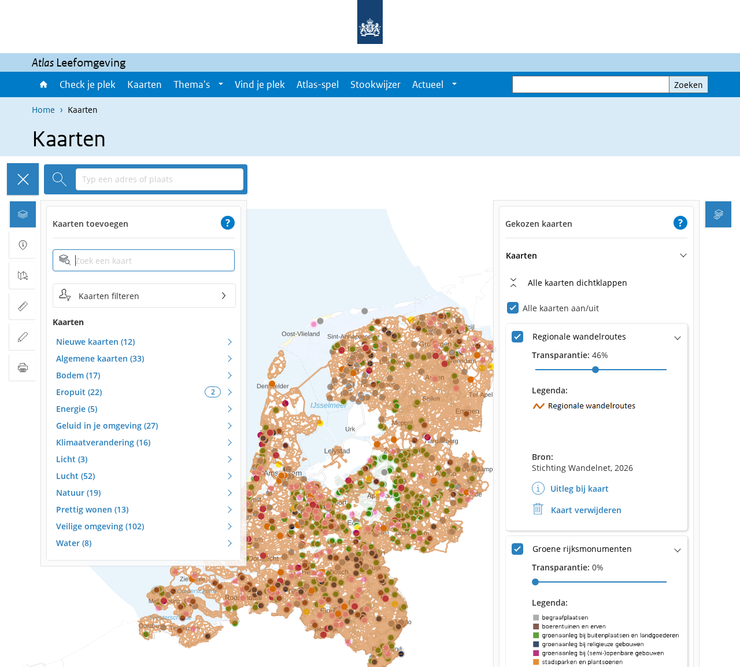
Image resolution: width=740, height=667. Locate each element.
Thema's (191, 84)
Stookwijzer (375, 84)
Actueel (427, 84)
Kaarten (144, 84)
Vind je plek (260, 84)
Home (43, 84)
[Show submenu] (221, 84)
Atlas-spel (318, 84)
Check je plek (88, 84)
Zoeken (688, 84)
